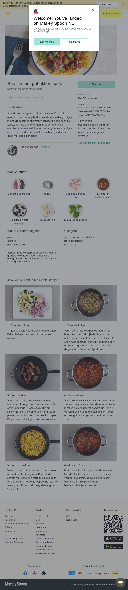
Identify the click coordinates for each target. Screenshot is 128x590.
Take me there (47, 42)
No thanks (75, 42)
